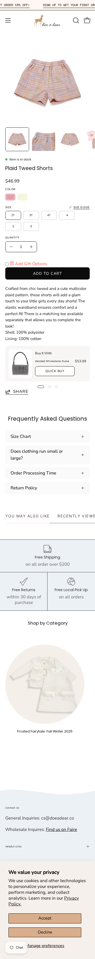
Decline (45, 932)
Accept (44, 918)
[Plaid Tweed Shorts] (17, 139)
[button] (75, 20)
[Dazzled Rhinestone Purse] (20, 363)
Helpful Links (13, 846)
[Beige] (22, 197)
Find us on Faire (61, 829)
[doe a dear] (47, 20)
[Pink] (10, 197)
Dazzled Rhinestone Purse (52, 361)
